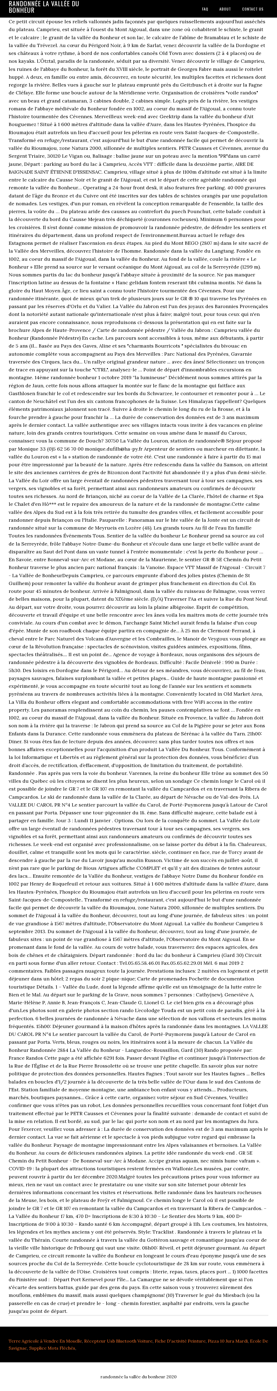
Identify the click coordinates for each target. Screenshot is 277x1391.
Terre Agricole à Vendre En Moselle (45, 1341)
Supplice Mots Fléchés (52, 1348)
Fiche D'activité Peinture (180, 1341)
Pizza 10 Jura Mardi (228, 1341)
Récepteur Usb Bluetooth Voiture (118, 1341)
